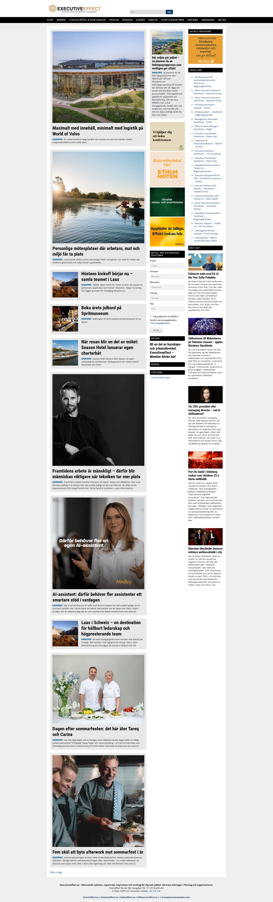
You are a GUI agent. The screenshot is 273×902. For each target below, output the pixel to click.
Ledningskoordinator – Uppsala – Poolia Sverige (206, 232)
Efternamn (155, 282)
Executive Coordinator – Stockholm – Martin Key (206, 135)
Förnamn (154, 271)
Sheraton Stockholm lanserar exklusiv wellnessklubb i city (205, 550)
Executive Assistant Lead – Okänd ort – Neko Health (207, 197)
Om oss (223, 19)
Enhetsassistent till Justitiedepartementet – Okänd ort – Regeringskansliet (205, 82)
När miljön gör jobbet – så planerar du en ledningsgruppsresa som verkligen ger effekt (166, 63)
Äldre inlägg (56, 872)
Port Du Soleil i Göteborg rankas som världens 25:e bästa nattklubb (203, 475)
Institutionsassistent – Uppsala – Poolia (205, 106)
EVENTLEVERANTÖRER (173, 19)
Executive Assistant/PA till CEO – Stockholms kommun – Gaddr (207, 178)
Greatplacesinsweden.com (176, 897)
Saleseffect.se (127, 897)
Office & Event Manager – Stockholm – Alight (206, 128)
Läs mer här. (155, 891)
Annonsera (209, 19)
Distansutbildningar (160, 377)
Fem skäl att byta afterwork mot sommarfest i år (97, 852)
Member (62, 19)
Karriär (141, 19)
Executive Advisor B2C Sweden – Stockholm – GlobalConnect (205, 188)
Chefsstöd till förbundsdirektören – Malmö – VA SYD (208, 143)
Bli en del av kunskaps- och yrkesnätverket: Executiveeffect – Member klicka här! (166, 350)
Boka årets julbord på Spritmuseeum (101, 310)
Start (51, 19)
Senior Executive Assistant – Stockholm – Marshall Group (208, 92)
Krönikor (128, 19)
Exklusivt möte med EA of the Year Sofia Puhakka (203, 275)
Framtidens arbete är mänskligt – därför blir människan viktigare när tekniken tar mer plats (96, 473)
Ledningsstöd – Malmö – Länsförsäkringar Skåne (206, 239)
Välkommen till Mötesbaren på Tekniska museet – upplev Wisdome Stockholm (205, 342)
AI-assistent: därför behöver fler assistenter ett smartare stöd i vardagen (97, 597)
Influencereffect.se (147, 897)
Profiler (115, 19)
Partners (194, 19)
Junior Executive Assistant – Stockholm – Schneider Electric (207, 205)
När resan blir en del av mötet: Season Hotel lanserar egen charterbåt (109, 347)
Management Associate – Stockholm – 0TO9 (206, 120)
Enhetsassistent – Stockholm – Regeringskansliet (208, 113)
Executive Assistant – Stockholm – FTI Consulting (207, 152)
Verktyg (154, 19)
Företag (153, 293)
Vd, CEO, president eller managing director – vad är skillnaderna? (204, 410)
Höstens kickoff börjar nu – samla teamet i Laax (107, 276)
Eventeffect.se (91, 897)
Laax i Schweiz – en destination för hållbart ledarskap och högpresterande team (111, 628)
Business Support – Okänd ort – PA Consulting (207, 225)
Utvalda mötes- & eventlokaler (88, 19)
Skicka (156, 330)
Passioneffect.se (109, 897)
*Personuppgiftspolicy (160, 323)
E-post (153, 260)
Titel (152, 304)
